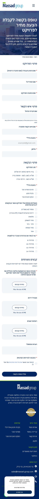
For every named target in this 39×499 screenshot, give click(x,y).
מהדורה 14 (30, 251)
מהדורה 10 (30, 244)
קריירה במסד (32, 432)
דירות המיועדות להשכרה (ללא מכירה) (21, 213)
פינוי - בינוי (30, 224)
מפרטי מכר (16, 432)
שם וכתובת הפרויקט (28, 93)
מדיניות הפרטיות (19, 487)
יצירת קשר (33, 436)
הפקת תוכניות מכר (13, 436)
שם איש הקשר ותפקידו (27, 127)
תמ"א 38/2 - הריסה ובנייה (25, 179)
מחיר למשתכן (29, 220)
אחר (32, 231)
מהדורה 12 (30, 248)
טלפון (34, 149)
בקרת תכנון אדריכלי (12, 427)
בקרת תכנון (30, 193)
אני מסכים (19, 492)
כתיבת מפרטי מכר (28, 190)
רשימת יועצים (32, 321)
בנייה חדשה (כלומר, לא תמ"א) (24, 172)
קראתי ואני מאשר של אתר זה (19, 363)
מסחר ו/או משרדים (27, 209)
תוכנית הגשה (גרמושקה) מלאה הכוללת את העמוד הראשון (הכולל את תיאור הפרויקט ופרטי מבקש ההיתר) (20, 273)
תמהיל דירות (32, 298)
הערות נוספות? (31, 344)
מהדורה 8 (30, 240)
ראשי (35, 57)
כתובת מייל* (31, 138)
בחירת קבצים (19, 284)
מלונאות (31, 217)
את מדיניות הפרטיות (15, 362)
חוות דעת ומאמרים (29, 451)
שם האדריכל (31, 82)
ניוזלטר (34, 456)
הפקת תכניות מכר (28, 197)
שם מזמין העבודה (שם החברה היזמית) (21, 71)
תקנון (35, 441)
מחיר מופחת (30, 228)
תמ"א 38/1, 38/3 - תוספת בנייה (23, 175)
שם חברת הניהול (31, 111)
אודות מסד (33, 427)
